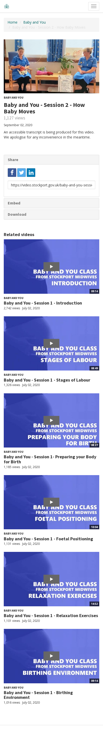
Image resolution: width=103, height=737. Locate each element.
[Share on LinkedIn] (31, 172)
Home (13, 22)
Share (13, 159)
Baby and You (34, 22)
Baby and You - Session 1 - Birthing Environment (38, 695)
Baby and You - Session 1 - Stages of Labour (47, 380)
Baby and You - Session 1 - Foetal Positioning (48, 539)
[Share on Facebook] (12, 172)
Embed (14, 202)
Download (17, 214)
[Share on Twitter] (21, 172)
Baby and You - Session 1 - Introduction (43, 303)
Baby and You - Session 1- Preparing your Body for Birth (50, 459)
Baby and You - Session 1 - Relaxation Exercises (51, 615)
